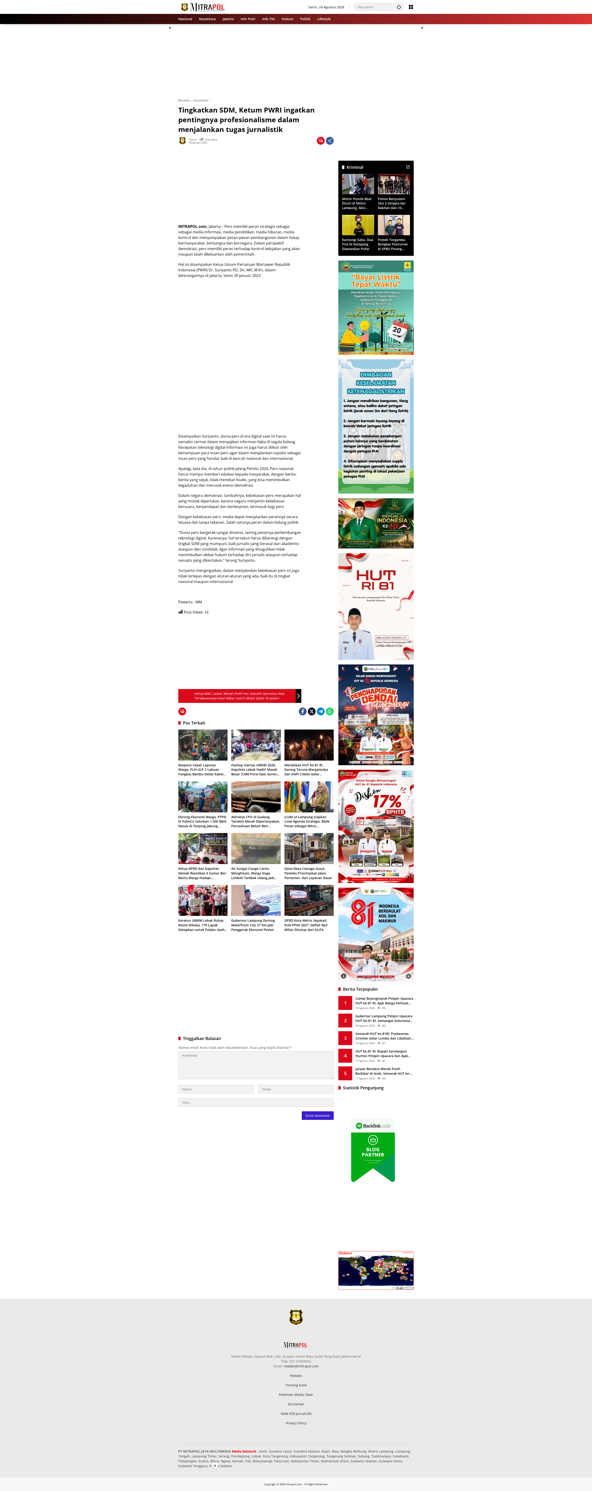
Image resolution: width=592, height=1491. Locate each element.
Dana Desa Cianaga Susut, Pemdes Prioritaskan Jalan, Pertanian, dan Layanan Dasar (308, 873)
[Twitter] (312, 711)
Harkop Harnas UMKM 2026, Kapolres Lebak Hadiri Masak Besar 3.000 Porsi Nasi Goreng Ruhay (255, 770)
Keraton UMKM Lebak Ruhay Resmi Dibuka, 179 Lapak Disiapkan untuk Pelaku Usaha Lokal (202, 925)
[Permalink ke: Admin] (183, 141)
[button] (399, 7)
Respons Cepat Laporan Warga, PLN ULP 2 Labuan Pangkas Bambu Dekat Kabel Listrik (200, 770)
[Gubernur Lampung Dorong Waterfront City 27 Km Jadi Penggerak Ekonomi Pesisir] (256, 900)
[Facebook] (303, 711)
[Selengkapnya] (408, 167)
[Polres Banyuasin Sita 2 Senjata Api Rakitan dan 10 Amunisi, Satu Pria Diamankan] (394, 184)
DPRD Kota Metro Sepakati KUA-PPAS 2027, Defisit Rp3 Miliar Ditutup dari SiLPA (305, 925)
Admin (193, 139)
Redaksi (296, 1375)
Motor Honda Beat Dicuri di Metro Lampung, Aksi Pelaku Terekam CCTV (357, 203)
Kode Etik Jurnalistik (296, 1413)
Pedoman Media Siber (296, 1394)
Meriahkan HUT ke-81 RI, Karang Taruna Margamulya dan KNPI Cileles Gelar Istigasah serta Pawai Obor (306, 770)
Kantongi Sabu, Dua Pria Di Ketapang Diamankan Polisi (357, 244)
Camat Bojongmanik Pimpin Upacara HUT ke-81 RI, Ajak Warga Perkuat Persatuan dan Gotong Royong (384, 1000)
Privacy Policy (296, 1423)
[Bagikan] (330, 141)
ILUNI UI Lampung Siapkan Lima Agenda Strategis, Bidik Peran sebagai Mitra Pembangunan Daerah (307, 821)
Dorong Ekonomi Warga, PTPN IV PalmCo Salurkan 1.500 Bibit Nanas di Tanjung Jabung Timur (202, 821)
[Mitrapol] (203, 6)
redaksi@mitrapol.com (301, 1366)
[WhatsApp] (330, 711)
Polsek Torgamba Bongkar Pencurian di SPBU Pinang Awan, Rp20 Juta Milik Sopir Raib (393, 244)
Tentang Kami (296, 1385)
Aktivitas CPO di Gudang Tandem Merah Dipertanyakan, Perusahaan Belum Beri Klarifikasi (255, 821)
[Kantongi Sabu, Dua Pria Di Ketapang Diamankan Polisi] (358, 225)
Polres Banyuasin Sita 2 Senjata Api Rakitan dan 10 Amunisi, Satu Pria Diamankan (392, 203)
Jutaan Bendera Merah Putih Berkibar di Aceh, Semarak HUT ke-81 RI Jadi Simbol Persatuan (382, 1071)
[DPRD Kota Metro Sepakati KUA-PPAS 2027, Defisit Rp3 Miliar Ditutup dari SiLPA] (309, 900)
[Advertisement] (154, 93)
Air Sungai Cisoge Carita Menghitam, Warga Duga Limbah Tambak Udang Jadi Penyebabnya (252, 873)
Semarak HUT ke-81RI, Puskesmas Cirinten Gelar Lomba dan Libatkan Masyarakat (383, 1035)
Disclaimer (296, 1404)
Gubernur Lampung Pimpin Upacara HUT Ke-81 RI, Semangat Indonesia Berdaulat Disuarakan (383, 1018)
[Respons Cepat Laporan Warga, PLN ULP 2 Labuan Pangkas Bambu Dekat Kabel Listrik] (203, 745)
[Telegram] (321, 711)
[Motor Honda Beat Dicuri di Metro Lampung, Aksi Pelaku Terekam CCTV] (358, 184)
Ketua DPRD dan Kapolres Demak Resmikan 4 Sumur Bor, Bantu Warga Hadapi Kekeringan (202, 873)
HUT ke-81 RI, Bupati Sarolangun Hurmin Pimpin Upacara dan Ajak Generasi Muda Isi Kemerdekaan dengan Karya (381, 1053)
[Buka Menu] (411, 7)
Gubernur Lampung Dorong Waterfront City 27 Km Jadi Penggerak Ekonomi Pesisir (253, 925)
